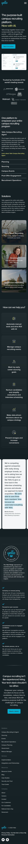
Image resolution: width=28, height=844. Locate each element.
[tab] (14, 144)
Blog (3, 775)
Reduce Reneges (7, 751)
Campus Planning (7, 745)
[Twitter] (3, 839)
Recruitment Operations (9, 742)
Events (4, 738)
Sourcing (4, 735)
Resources (5, 767)
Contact (4, 799)
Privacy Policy (6, 833)
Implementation (6, 760)
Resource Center (7, 771)
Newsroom (5, 812)
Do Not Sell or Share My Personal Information (14, 834)
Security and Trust (7, 781)
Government (5, 748)
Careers (4, 796)
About (3, 793)
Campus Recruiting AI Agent (10, 732)
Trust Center (5, 784)
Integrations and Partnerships (10, 763)
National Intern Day (7, 809)
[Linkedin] (7, 839)
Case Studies (5, 778)
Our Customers (6, 802)
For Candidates (6, 806)
